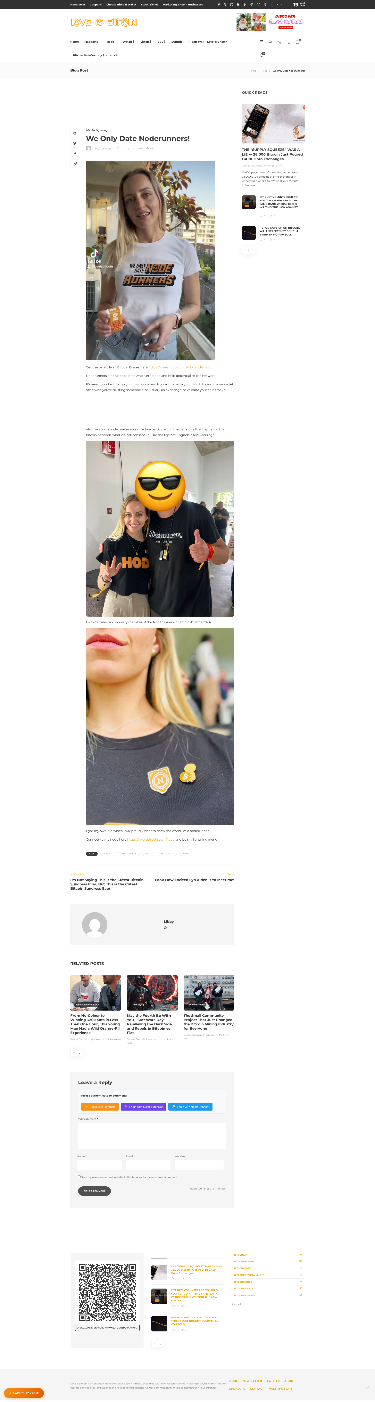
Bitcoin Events (268, 1288)
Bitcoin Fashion (268, 1295)
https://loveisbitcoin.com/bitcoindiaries (178, 367)
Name (81, 1156)
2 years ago (106, 148)
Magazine (91, 41)
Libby (96, 148)
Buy (160, 41)
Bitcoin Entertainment (88, 1004)
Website (180, 1156)
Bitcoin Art (268, 1254)
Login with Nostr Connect (190, 1107)
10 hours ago (267, 165)
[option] (95, 1009)
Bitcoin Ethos (268, 1281)
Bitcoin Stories (196, 1004)
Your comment (88, 1118)
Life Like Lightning (96, 130)
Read (110, 41)
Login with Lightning (100, 1107)
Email (130, 1156)
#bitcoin (108, 853)
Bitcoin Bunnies (268, 1261)
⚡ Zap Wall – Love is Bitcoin (208, 41)
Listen (144, 41)
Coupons (96, 4)
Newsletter (77, 4)
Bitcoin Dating (268, 1268)
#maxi (185, 853)
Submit (176, 41)
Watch (127, 41)
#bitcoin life (129, 853)
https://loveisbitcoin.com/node (151, 839)
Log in (278, 4)
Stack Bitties (149, 4)
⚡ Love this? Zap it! (24, 1392)
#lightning (167, 853)
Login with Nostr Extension (143, 1107)
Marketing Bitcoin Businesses (183, 4)
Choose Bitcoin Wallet (121, 4)
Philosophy (138, 1004)
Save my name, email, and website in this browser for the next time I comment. (129, 1177)
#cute (148, 853)
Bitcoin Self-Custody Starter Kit (95, 55)
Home (74, 41)
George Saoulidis (79, 1039)
